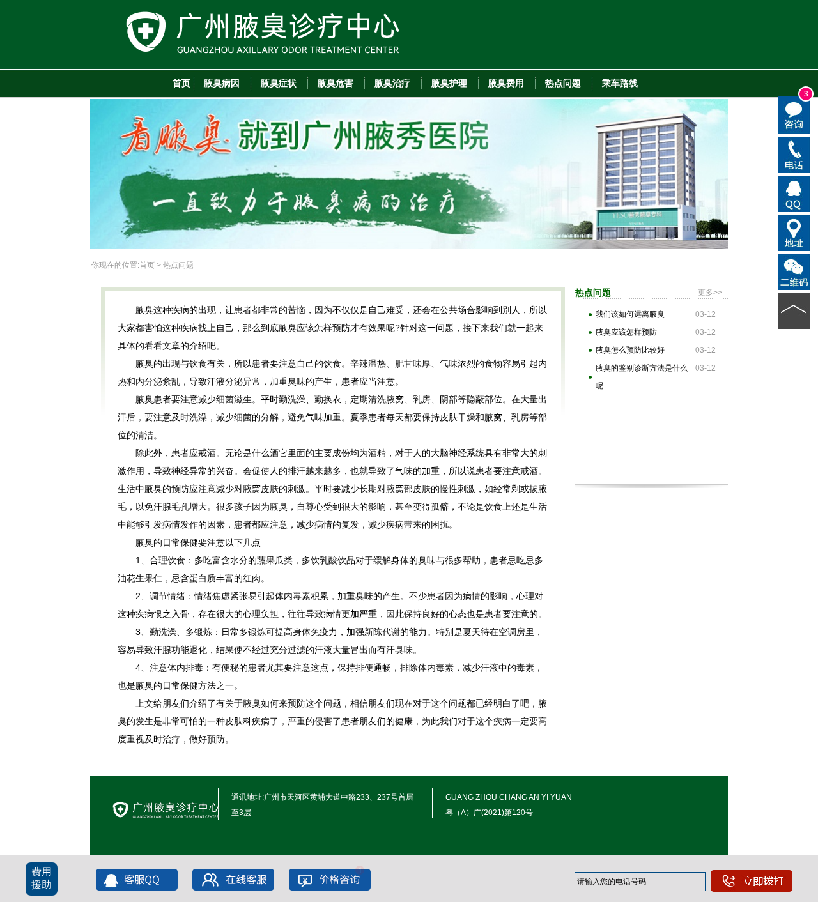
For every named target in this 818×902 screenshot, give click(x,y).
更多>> (710, 292)
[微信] (794, 271)
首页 (147, 265)
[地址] (794, 232)
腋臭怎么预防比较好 (630, 350)
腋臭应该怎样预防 (626, 332)
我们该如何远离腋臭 (630, 314)
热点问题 (178, 265)
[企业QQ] (794, 193)
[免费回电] (794, 154)
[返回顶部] (794, 310)
